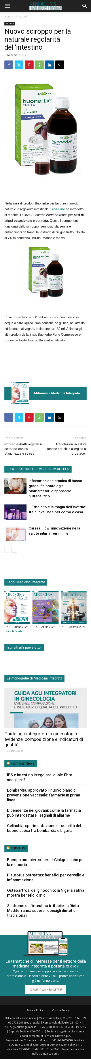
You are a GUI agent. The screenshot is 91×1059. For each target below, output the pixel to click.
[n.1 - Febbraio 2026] (74, 608)
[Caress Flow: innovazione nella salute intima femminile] (15, 533)
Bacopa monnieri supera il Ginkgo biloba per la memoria (46, 862)
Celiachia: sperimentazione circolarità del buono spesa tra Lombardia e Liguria (44, 828)
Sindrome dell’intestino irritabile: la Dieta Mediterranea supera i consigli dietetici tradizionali (43, 910)
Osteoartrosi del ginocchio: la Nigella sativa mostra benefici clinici (45, 892)
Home (8, 16)
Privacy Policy (35, 1010)
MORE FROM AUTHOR (54, 469)
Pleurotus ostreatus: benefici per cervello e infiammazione (45, 877)
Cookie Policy (60, 1010)
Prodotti (21, 16)
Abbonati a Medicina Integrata (57, 393)
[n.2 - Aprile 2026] (45, 608)
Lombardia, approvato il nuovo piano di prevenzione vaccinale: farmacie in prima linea (43, 795)
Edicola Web (13, 631)
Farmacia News (22, 763)
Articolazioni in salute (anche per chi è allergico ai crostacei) (67, 449)
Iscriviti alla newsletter (24, 647)
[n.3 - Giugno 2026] (20, 393)
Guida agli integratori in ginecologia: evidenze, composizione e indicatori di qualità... (43, 739)
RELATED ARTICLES (20, 469)
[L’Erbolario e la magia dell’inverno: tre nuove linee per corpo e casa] (15, 512)
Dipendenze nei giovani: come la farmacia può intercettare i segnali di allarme (44, 813)
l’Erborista (18, 848)
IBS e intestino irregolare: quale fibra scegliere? (39, 777)
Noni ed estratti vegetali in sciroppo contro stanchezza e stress (23, 449)
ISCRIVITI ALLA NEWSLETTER (45, 989)
